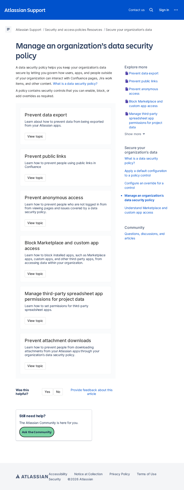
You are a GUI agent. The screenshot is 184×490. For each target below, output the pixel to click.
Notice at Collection (88, 474)
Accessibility (58, 474)
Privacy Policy (120, 474)
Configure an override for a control (144, 185)
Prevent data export (143, 73)
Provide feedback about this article (91, 392)
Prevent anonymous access (143, 91)
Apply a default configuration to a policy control (146, 173)
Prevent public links (143, 81)
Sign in (164, 10)
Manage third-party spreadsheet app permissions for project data (145, 120)
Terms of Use (146, 474)
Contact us (136, 10)
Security (55, 479)
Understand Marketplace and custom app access (146, 210)
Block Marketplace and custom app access (146, 103)
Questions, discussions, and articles (145, 236)
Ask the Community (37, 432)
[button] (151, 10)
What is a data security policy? (75, 83)
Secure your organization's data (141, 149)
